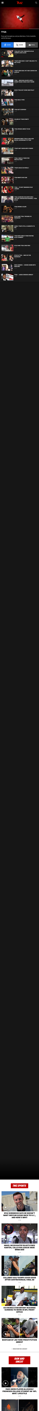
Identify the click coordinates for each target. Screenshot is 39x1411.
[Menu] (2, 2)
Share (8, 45)
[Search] (36, 2)
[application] (19, 18)
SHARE (21, 45)
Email (33, 45)
